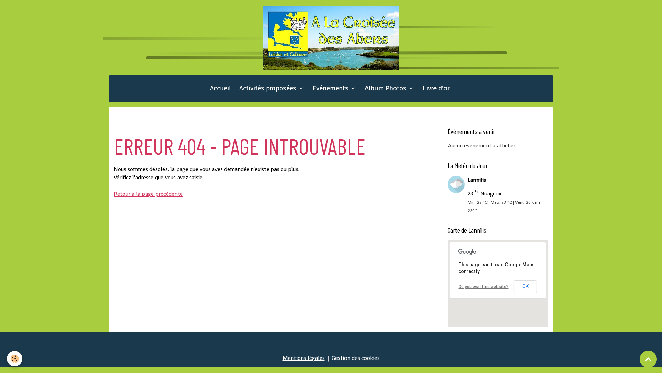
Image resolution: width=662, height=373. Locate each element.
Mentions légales (304, 358)
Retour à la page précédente (148, 194)
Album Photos (386, 88)
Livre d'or (436, 88)
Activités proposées (268, 88)
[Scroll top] (648, 359)
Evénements (331, 88)
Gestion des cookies (356, 358)
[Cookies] (14, 358)
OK (525, 286)
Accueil (220, 88)
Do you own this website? (484, 286)
